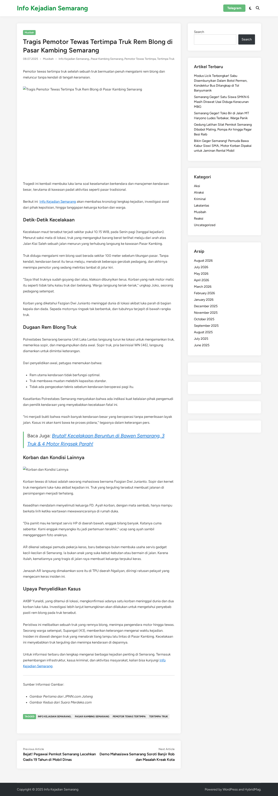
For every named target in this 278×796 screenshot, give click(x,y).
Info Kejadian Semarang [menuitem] (57, 201)
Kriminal (200, 199)
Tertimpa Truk (165, 59)
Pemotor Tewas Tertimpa (140, 59)
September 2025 (206, 326)
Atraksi (199, 192)
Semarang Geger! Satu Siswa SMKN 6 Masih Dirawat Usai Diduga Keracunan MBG (221, 102)
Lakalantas (201, 205)
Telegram (234, 8)
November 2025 (206, 313)
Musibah (29, 32)
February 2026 (204, 293)
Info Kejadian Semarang (52, 8)
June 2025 (201, 345)
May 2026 (201, 273)
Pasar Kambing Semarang (107, 59)
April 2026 (201, 280)
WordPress (230, 789)
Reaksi (198, 218)
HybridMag (252, 789)
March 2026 (202, 287)
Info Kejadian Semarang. (74, 59)
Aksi (197, 186)
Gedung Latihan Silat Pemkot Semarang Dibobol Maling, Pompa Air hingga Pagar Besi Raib (223, 129)
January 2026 (203, 300)
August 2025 (203, 332)
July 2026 (201, 267)
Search (199, 32)
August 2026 (203, 260)
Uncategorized (204, 225)
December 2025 (206, 306)
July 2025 (201, 339)
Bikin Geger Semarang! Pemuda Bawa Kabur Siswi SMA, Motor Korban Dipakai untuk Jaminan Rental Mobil (223, 145)
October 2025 (204, 319)
